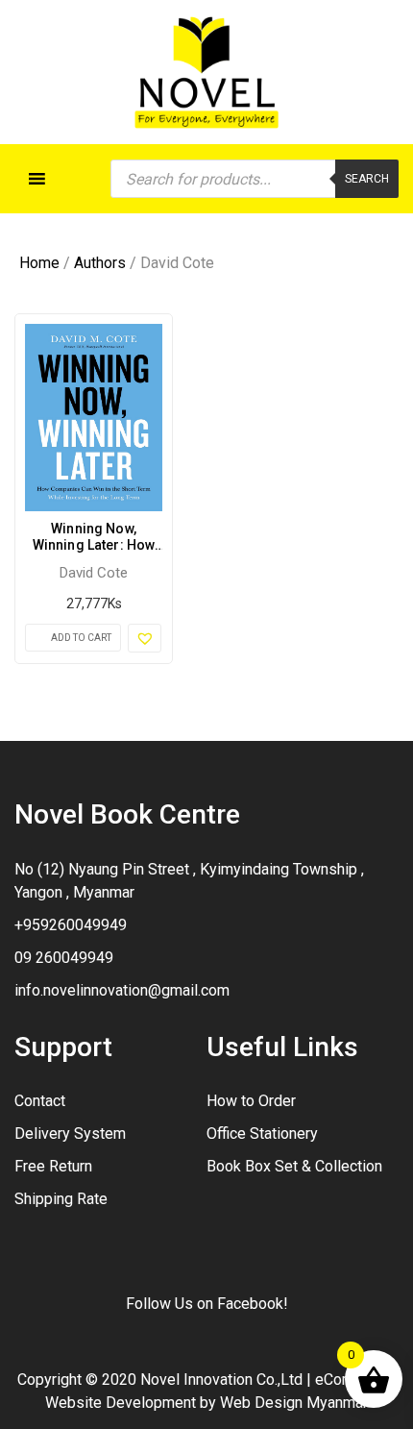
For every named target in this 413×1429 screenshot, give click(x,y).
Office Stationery (262, 1133)
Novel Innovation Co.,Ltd (221, 1379)
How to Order (251, 1101)
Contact (39, 1101)
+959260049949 (70, 925)
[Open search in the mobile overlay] (254, 179)
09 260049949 (63, 958)
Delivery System (70, 1133)
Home (39, 263)
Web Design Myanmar (294, 1402)
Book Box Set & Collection (294, 1166)
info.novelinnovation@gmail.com (122, 990)
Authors (100, 263)
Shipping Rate (61, 1199)
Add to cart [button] (81, 637)
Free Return (53, 1166)
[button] (144, 638)
